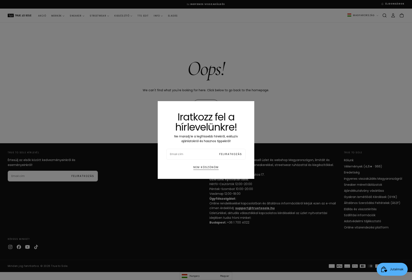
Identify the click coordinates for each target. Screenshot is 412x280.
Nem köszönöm (206, 167)
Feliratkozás (230, 154)
